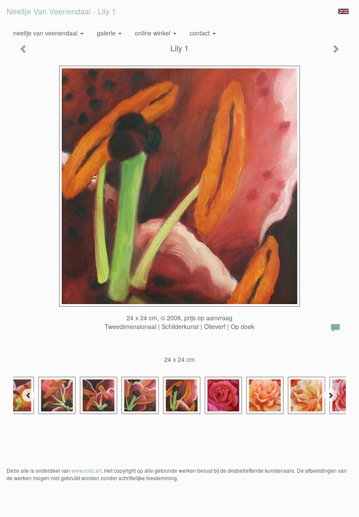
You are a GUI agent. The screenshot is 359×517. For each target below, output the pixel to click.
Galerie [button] (107, 32)
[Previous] (28, 395)
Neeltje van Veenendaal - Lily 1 (61, 11)
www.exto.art (86, 470)
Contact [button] (200, 32)
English (343, 11)
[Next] (330, 395)
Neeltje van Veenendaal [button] (46, 32)
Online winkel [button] (153, 32)
